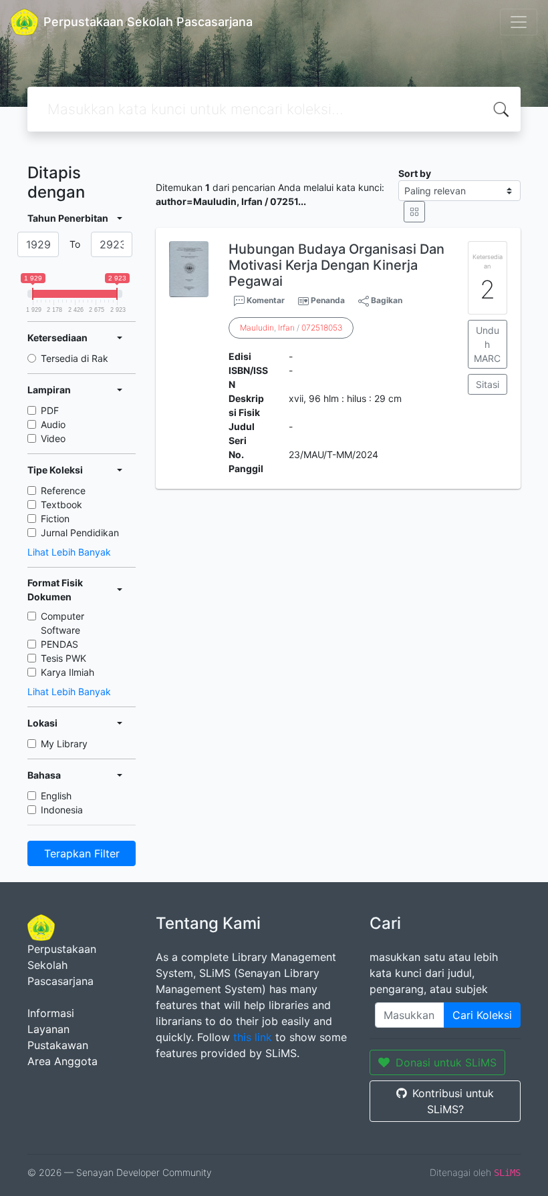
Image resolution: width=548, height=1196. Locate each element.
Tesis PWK (63, 658)
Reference (63, 490)
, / (291, 328)
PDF (50, 410)
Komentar (265, 300)
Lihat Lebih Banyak (69, 552)
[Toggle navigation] (518, 22)
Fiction (55, 518)
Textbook (61, 504)
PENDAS (59, 644)
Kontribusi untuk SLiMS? (453, 1101)
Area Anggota (62, 1061)
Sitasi (487, 384)
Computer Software (62, 623)
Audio (53, 424)
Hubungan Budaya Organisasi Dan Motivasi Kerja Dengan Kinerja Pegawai (336, 265)
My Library (64, 743)
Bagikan (385, 300)
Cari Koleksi (482, 1015)
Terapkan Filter (82, 853)
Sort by (414, 173)
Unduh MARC (487, 344)
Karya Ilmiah (67, 672)
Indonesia (62, 809)
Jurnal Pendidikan (80, 532)
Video (53, 438)
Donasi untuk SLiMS (446, 1062)
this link (252, 1037)
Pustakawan (57, 1045)
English (56, 795)
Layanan (48, 1029)
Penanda (328, 300)
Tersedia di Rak (74, 358)
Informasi (50, 1013)
